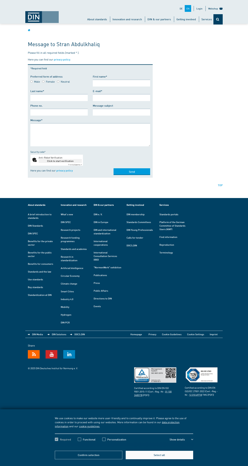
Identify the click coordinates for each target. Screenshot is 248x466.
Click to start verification (60, 160)
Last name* (37, 91)
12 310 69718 (195, 394)
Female (50, 81)
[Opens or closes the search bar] (218, 19)
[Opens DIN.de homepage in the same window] (42, 15)
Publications (100, 275)
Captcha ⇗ (75, 164)
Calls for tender (135, 237)
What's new (67, 214)
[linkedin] (69, 354)
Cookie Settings (195, 334)
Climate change (69, 283)
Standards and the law (39, 271)
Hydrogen (66, 314)
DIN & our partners (159, 19)
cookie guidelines (89, 426)
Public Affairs (101, 290)
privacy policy (62, 59)
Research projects (70, 229)
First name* (100, 76)
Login (199, 8)
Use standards (35, 279)
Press (97, 282)
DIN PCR (65, 322)
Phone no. (36, 105)
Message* (36, 120)
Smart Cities (67, 291)
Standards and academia (74, 248)
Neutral (65, 81)
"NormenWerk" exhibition (107, 267)
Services (206, 19)
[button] (181, 439)
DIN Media (37, 334)
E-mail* (97, 91)
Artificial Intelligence (72, 267)
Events (97, 306)
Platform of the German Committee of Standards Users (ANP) (172, 225)
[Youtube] (51, 354)
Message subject (103, 105)
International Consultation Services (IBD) (105, 256)
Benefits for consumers (40, 263)
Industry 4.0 (67, 299)
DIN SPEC (33, 233)
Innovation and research (127, 19)
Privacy (152, 334)
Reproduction (166, 244)
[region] (123, 431)
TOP (220, 185)
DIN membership (136, 214)
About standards (97, 19)
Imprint (214, 334)
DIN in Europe (101, 222)
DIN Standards (35, 225)
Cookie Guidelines (172, 334)
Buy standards (35, 287)
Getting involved (186, 19)
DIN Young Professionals (140, 229)
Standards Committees (139, 222)
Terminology (166, 252)
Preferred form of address (46, 76)
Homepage (136, 334)
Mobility (65, 306)
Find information (168, 236)
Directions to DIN (103, 298)
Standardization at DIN (40, 294)
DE (181, 8)
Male (37, 81)
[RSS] (34, 354)
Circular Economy (70, 275)
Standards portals (168, 214)
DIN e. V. (98, 214)
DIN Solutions (59, 334)
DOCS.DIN (132, 245)
